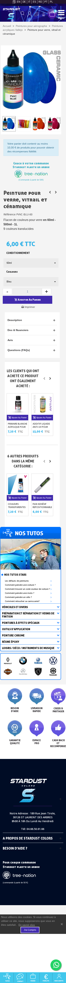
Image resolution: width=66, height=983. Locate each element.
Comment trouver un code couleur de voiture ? (27, 589)
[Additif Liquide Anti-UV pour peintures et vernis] (42, 404)
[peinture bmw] (23, 661)
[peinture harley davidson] (8, 672)
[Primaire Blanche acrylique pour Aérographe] (17, 404)
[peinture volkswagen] (53, 661)
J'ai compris (30, 930)
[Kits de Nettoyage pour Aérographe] (55, 192)
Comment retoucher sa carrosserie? (22, 601)
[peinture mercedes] (23, 672)
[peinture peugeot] (38, 672)
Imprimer (30, 306)
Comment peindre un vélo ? (18, 597)
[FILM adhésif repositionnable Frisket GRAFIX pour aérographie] (42, 484)
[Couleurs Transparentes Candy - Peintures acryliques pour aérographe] (17, 484)
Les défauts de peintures (17, 581)
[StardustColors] (11, 13)
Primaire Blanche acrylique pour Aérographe (17, 427)
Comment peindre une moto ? (19, 593)
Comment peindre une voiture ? (20, 585)
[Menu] (61, 12)
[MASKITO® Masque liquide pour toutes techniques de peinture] (50, 192)
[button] (44, 378)
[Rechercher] (23, 14)
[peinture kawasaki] (53, 672)
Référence (9, 214)
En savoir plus (27, 924)
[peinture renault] (8, 661)
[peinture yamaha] (38, 661)
